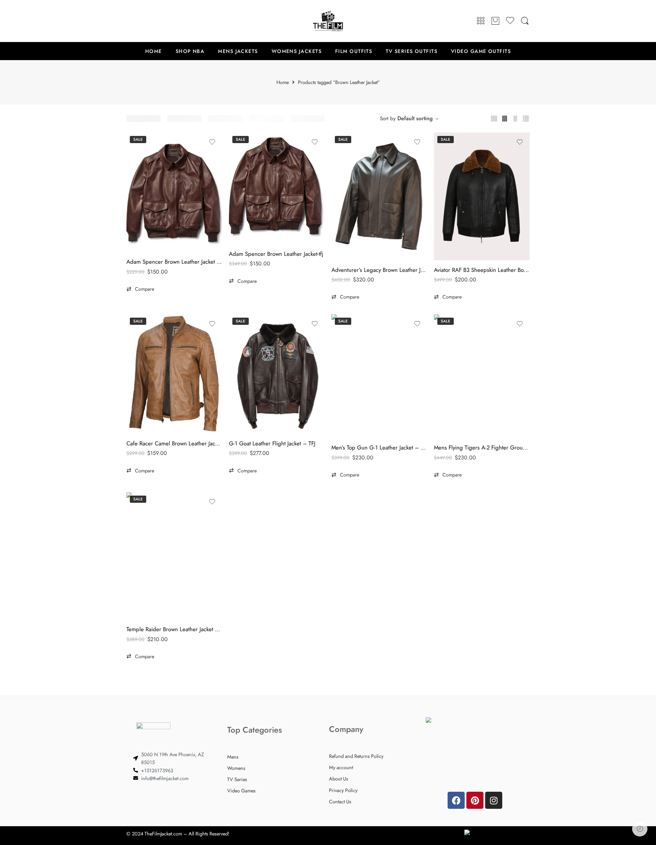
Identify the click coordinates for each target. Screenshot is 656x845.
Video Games (241, 790)
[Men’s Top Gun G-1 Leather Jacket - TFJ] (379, 376)
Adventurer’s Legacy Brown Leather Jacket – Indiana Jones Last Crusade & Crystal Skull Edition (379, 270)
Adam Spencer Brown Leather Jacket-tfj (276, 254)
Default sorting (415, 118)
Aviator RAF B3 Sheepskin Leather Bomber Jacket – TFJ (482, 270)
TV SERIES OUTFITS (411, 51)
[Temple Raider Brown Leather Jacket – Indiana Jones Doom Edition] (174, 556)
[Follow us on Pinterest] (143, 20)
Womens (236, 768)
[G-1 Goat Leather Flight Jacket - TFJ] (277, 374)
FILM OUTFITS (353, 51)
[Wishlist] (212, 142)
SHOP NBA (190, 51)
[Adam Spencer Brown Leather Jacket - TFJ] (174, 192)
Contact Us (340, 801)
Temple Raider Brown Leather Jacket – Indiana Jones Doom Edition (174, 629)
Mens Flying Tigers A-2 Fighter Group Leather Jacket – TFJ (482, 447)
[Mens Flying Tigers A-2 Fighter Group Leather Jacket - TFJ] (482, 376)
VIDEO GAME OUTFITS (481, 51)
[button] (140, 289)
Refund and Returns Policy (356, 756)
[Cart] (495, 21)
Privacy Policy (343, 790)
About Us (338, 778)
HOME (153, 51)
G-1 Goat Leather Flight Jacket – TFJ (272, 443)
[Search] (525, 21)
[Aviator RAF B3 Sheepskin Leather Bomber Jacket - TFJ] (482, 196)
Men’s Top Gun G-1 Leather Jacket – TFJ (379, 447)
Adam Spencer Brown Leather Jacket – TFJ (174, 262)
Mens (232, 756)
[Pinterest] (474, 800)
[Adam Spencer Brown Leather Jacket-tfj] (277, 188)
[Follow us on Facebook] (129, 20)
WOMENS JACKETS (297, 51)
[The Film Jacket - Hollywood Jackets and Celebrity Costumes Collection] (328, 21)
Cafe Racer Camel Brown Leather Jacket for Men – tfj (174, 443)
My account (341, 767)
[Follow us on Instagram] (157, 20)
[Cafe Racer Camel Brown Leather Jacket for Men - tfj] (174, 374)
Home (282, 82)
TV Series (237, 779)
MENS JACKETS (238, 51)
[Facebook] (456, 800)
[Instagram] (493, 800)
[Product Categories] (481, 21)
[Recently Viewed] (639, 828)
